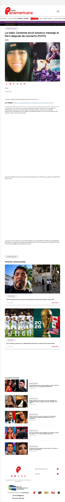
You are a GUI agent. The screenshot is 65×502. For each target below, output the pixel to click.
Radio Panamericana (41, 469)
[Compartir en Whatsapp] (6, 84)
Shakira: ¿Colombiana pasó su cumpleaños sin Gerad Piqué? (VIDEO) (33, 103)
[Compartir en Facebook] (10, 84)
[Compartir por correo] (21, 84)
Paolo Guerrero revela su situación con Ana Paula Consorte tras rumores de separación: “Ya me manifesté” (42, 417)
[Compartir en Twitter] (14, 84)
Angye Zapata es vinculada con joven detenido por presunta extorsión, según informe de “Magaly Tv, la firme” (43, 401)
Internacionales (12, 28)
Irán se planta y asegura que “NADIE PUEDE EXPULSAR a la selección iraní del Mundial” (30, 343)
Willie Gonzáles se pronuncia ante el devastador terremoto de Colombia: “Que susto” (30, 299)
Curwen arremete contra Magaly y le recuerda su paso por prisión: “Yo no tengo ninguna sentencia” (44, 433)
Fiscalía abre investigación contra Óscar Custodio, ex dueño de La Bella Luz (43, 449)
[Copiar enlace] (24, 84)
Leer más (55, 302)
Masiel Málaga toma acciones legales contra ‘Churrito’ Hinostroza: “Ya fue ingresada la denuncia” (44, 386)
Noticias (37, 474)
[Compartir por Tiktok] (17, 84)
